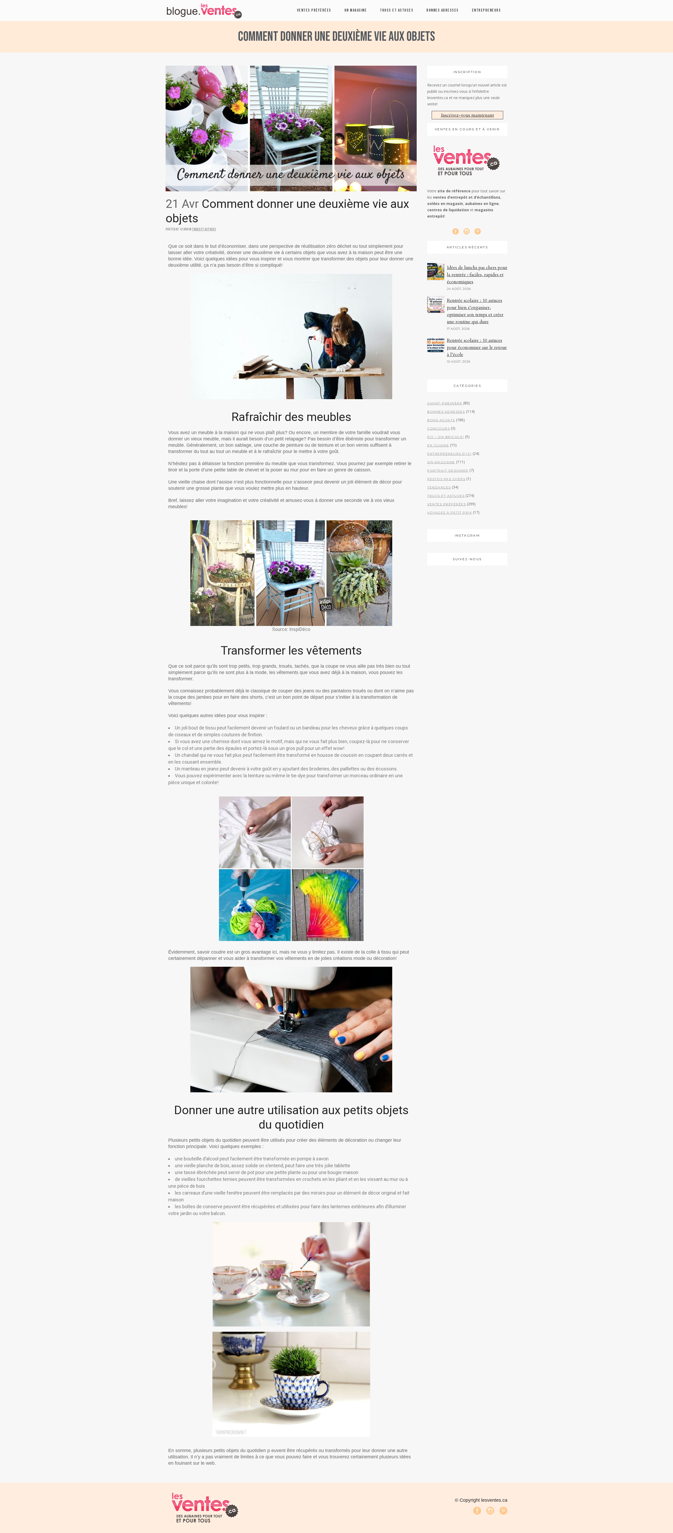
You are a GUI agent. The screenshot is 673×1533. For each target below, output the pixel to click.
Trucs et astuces (204, 229)
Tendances (439, 487)
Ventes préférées (446, 504)
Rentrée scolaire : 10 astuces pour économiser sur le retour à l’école (477, 347)
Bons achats (441, 420)
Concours (438, 428)
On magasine (441, 462)
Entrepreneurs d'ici (449, 454)
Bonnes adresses (446, 412)
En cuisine (438, 445)
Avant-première (444, 403)
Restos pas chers (446, 479)
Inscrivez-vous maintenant (467, 115)
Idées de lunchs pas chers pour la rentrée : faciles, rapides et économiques (477, 274)
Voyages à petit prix (449, 513)
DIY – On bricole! (445, 437)
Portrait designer (447, 470)
